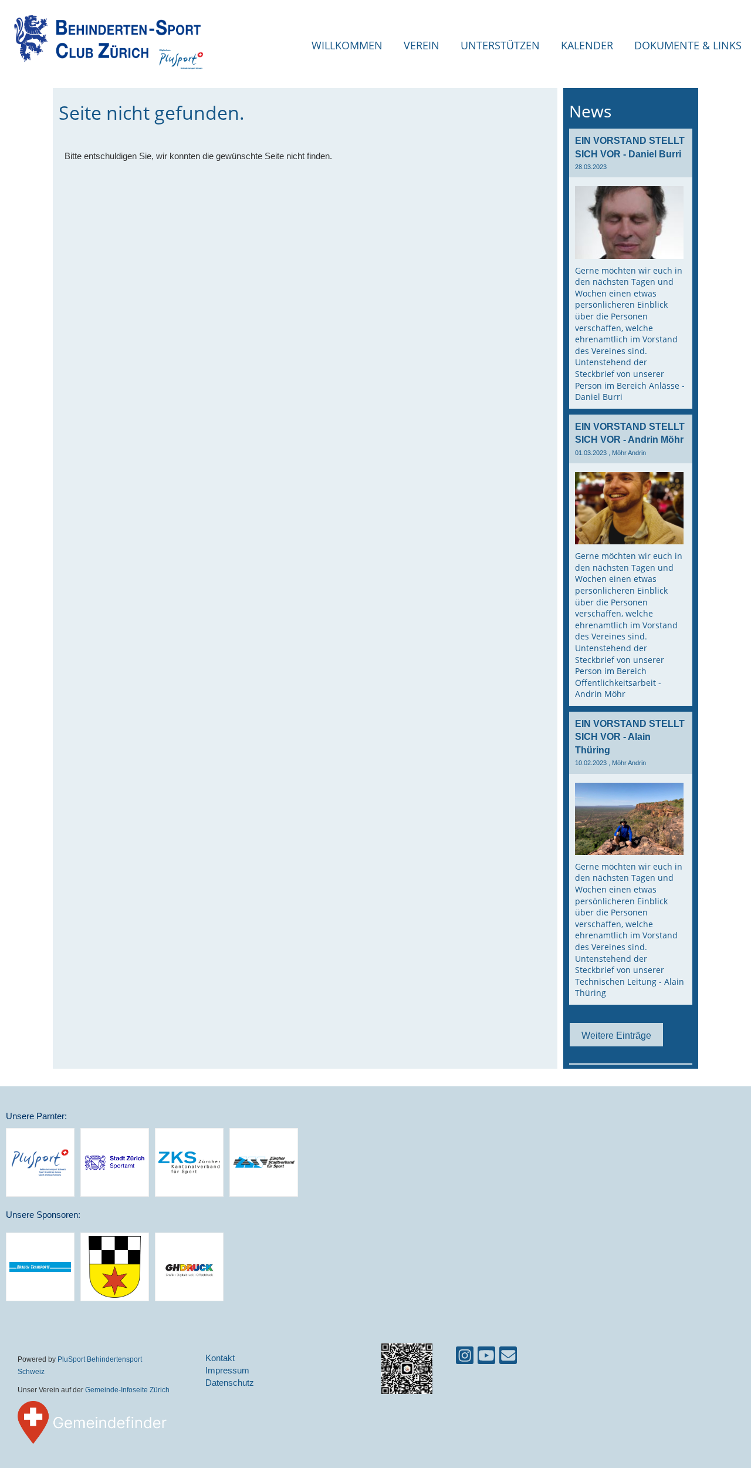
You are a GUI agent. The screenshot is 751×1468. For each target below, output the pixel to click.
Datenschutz (229, 1383)
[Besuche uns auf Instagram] (464, 1358)
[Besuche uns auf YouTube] (486, 1358)
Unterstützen (500, 45)
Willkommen (347, 45)
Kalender (587, 45)
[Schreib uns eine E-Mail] (508, 1358)
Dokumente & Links (688, 45)
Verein (421, 45)
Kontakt (220, 1358)
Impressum (227, 1370)
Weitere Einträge (616, 1035)
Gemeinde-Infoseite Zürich (127, 1389)
